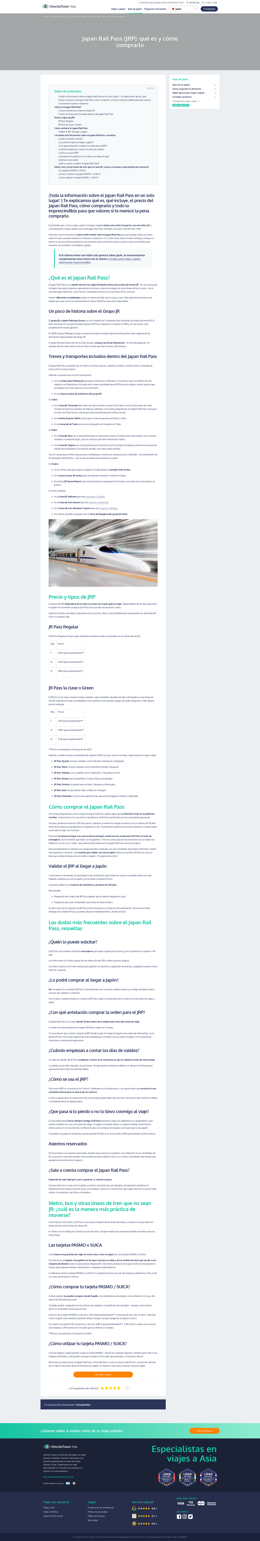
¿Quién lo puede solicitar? (70, 138)
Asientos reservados (68, 159)
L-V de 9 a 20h (211, 2)
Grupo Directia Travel (53, 1516)
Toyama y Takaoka (108, 508)
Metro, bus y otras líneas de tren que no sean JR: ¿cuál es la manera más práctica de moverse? (101, 166)
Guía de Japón (135, 9)
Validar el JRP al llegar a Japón (72, 131)
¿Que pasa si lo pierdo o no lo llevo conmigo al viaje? (84, 156)
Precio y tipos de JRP (64, 117)
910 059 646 (194, 2)
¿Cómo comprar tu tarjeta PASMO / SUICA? (79, 174)
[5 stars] (119, 1388)
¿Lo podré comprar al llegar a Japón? (76, 142)
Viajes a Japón (118, 9)
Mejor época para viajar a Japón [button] (188, 92)
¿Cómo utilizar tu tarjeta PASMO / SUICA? (78, 177)
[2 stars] (107, 1388)
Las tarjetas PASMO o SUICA (72, 170)
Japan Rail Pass (181, 105)
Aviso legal (93, 1520)
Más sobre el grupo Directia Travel (58, 1476)
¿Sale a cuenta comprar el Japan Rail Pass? (78, 163)
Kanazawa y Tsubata (95, 496)
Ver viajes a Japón (103, 1374)
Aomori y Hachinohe (98, 502)
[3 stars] (111, 1388)
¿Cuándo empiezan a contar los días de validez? (81, 149)
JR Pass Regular (66, 121)
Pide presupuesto (194, 115)
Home (45, 16)
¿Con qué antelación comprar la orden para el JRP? (82, 145)
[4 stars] (115, 1388)
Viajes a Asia (49, 1507)
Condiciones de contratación (101, 1507)
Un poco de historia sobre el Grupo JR (76, 110)
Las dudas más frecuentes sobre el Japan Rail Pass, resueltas (85, 135)
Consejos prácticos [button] (182, 96)
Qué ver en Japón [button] (181, 84)
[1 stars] (103, 1388)
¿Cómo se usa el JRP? (68, 152)
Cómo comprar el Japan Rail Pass (71, 128)
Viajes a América (50, 1511)
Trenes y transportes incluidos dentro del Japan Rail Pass (85, 114)
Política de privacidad (97, 1511)
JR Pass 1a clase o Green (69, 124)
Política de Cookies (96, 1516)
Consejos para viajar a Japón (184, 101)
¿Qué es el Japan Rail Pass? (67, 107)
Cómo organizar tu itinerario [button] (186, 88)
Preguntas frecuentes (155, 9)
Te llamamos (209, 9)
